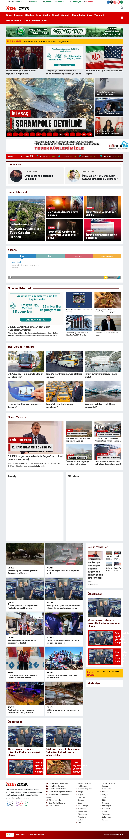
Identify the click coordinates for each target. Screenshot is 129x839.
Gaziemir (105, 803)
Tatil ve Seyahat (14, 20)
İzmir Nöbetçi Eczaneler (58, 783)
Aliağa (80, 792)
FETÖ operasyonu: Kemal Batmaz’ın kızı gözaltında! (48, 42)
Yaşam (50, 603)
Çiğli (104, 800)
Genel (11, 568)
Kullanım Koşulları (85, 789)
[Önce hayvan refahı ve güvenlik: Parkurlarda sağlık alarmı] (25, 589)
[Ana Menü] (122, 17)
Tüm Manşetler (55, 800)
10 (61, 134)
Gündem (29, 15)
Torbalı (105, 820)
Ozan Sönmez (31, 171)
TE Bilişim (119, 835)
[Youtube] (21, 804)
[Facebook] (8, 804)
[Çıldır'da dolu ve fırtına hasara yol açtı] (64, 693)
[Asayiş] (60, 476)
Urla (79, 823)
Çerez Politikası (84, 783)
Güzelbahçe (83, 806)
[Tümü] (120, 683)
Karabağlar (106, 806)
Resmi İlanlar (78, 15)
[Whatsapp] (26, 804)
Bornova (81, 797)
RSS (10, 835)
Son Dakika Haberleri (57, 803)
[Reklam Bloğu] (64, 31)
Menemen (106, 814)
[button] (9, 107)
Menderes (82, 814)
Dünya (9, 15)
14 (84, 134)
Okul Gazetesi (39, 20)
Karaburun (82, 808)
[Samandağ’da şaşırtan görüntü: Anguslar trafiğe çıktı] (25, 554)
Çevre (27, 20)
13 (78, 134)
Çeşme (81, 800)
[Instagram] (17, 804)
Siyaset (55, 15)
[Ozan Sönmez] (16, 176)
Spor (89, 15)
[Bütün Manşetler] (120, 417)
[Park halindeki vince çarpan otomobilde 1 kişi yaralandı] (25, 693)
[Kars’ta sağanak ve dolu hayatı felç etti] (64, 554)
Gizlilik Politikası (108, 783)
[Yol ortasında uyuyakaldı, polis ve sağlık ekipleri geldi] (64, 623)
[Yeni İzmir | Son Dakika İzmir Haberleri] (17, 8)
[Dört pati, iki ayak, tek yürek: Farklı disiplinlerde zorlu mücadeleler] (64, 589)
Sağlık (46, 15)
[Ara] (122, 8)
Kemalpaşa (82, 811)
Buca (104, 797)
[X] (12, 804)
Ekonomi (18, 15)
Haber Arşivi (54, 806)
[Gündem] (120, 476)
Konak (104, 811)
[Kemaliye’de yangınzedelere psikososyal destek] (25, 623)
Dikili (80, 803)
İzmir (38, 15)
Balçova (105, 792)
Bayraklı (81, 794)
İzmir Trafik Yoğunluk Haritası (60, 792)
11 (67, 134)
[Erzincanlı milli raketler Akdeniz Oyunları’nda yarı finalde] (25, 658)
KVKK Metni (106, 789)
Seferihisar (106, 817)
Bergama (105, 794)
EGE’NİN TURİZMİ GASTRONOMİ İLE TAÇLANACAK (92, 177)
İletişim (105, 786)
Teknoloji (99, 15)
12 (72, 134)
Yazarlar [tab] (15, 165)
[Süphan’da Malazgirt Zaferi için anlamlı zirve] (64, 658)
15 (90, 134)
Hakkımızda (82, 786)
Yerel (50, 707)
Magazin (65, 15)
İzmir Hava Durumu (56, 786)
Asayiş (12, 476)
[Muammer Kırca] (73, 176)
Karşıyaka (106, 808)
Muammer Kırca (89, 171)
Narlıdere (82, 817)
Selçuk (80, 820)
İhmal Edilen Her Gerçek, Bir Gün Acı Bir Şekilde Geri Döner (42, 177)
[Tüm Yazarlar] (120, 165)
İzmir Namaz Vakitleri (57, 789)
